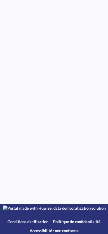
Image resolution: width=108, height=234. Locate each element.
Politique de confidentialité (76, 222)
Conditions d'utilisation (28, 222)
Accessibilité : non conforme (54, 231)
